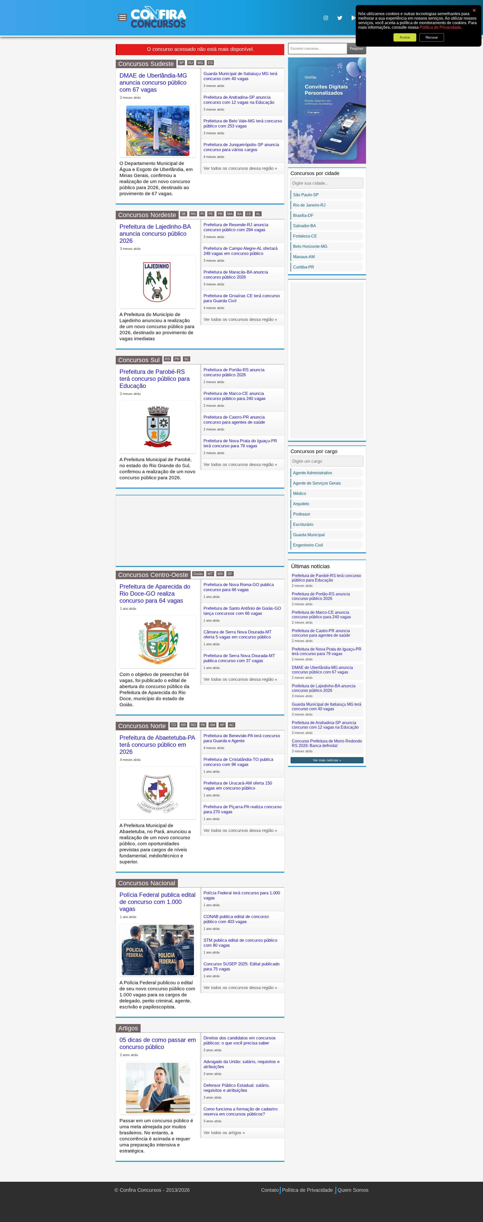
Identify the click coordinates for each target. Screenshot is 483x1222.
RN (193, 214)
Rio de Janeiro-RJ (309, 205)
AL (258, 214)
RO (193, 725)
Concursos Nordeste (147, 214)
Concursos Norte (142, 725)
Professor (301, 514)
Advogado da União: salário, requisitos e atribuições (241, 1067)
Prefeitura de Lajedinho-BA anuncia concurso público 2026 (155, 233)
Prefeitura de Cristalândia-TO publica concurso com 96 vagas (238, 765)
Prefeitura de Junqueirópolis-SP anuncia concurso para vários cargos (241, 150)
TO (173, 725)
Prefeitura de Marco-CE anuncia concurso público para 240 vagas (235, 399)
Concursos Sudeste (146, 63)
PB (220, 214)
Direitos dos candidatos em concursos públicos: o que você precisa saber (240, 1044)
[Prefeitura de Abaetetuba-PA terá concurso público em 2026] (157, 793)
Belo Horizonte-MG (310, 246)
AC (231, 725)
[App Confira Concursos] (354, 17)
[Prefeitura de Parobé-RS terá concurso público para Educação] (157, 427)
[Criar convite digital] (327, 110)
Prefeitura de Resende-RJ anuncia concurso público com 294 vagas (236, 230)
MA (229, 214)
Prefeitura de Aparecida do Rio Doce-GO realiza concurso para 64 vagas (154, 593)
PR (177, 359)
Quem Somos (353, 1190)
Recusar (432, 37)
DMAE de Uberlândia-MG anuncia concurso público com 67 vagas (153, 82)
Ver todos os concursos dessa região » (240, 168)
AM (212, 725)
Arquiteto (301, 504)
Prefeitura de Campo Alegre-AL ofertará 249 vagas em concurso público (240, 254)
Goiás (198, 574)
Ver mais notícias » (327, 760)
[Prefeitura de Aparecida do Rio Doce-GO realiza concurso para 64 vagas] (157, 641)
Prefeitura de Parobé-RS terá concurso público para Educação (154, 378)
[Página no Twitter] (340, 17)
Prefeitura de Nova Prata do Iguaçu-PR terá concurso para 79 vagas (240, 446)
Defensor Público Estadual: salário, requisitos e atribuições (237, 1091)
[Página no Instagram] (326, 17)
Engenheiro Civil (308, 545)
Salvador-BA (304, 226)
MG (200, 63)
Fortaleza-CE (305, 236)
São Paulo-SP (306, 195)
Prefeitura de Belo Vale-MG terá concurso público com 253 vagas (243, 127)
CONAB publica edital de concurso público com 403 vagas (236, 922)
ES (210, 63)
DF (230, 574)
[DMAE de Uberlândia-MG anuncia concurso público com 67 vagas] (157, 130)
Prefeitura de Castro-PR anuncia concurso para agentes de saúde (234, 423)
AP (222, 725)
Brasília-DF (303, 215)
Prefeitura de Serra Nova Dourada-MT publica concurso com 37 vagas (239, 661)
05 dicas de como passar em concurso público (157, 1043)
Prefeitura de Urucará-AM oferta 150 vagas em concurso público (238, 789)
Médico (299, 493)
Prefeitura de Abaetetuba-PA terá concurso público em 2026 (157, 744)
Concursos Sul (139, 359)
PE (211, 214)
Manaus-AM (304, 257)
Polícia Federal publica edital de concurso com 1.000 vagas (157, 901)
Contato (270, 1190)
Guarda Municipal (309, 535)
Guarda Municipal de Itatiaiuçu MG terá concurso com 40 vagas (240, 79)
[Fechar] (474, 10)
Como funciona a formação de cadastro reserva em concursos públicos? (240, 1115)
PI (202, 214)
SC (186, 359)
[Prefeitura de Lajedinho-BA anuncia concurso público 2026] (157, 282)
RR (183, 725)
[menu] (122, 17)
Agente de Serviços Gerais (317, 483)
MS (220, 574)
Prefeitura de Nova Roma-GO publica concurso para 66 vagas (239, 590)
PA (203, 725)
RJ (190, 63)
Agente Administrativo (312, 473)
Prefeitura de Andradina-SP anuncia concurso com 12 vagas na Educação (239, 103)
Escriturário (303, 524)
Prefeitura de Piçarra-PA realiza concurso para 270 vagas (242, 812)
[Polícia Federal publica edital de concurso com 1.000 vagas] (157, 950)
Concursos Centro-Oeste (153, 574)
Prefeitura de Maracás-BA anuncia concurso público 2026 (236, 278)
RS (167, 359)
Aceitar (405, 37)
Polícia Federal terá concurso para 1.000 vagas (242, 899)
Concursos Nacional (146, 883)
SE (183, 214)
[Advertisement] (200, 530)
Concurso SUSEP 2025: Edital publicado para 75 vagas (241, 970)
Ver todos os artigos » (224, 1132)
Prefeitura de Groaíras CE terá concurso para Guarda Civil (242, 301)
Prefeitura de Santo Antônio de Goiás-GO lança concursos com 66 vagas (242, 614)
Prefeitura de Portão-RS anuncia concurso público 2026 (234, 375)
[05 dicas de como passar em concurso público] (157, 1088)
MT (210, 574)
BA (239, 214)
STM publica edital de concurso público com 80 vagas (240, 946)
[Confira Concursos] (158, 17)
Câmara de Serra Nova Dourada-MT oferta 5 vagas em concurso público (237, 638)
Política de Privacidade (440, 27)
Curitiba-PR (303, 267)
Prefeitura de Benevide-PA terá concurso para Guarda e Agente (242, 741)
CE (249, 214)
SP (181, 63)
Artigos (128, 1028)
